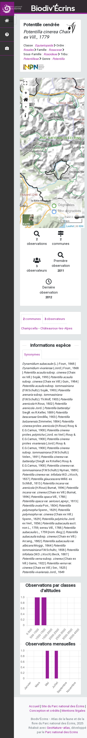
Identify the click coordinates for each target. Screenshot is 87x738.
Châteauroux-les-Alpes (56, 328)
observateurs (55, 319)
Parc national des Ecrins (61, 732)
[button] (25, 99)
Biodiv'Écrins (53, 8)
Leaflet (70, 226)
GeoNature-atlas (58, 727)
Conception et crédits (44, 710)
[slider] (76, 217)
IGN (81, 226)
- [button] (26, 106)
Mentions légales (73, 710)
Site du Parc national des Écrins (63, 706)
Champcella (29, 328)
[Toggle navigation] (10, 19)
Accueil (34, 706)
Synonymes (32, 354)
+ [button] (26, 92)
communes (32, 319)
